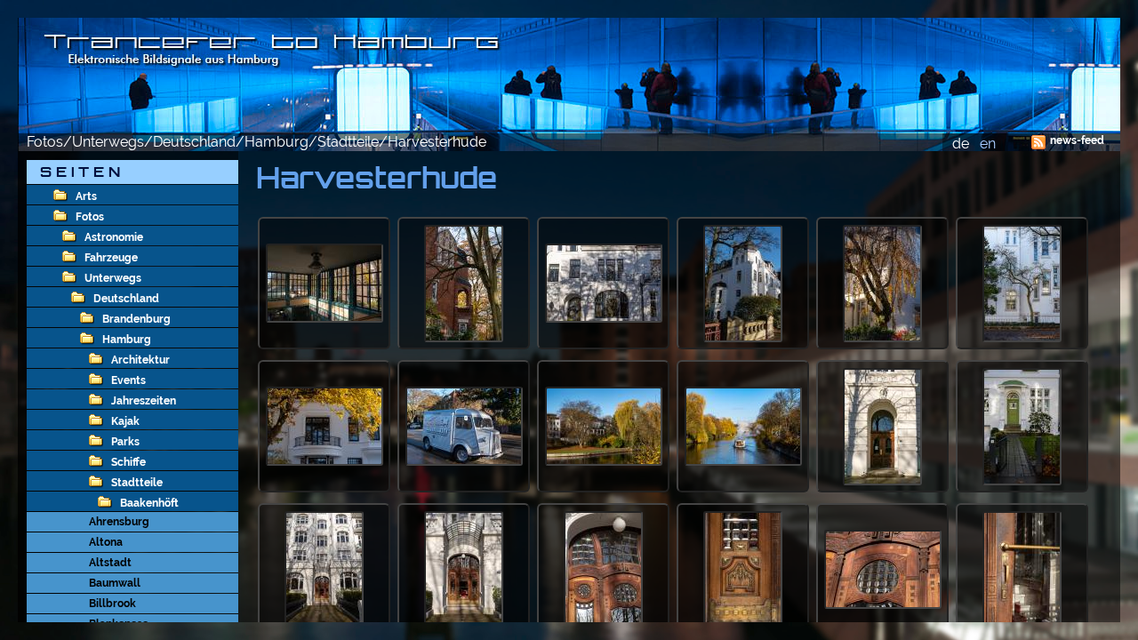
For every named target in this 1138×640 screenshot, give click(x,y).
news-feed (1077, 140)
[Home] (569, 75)
